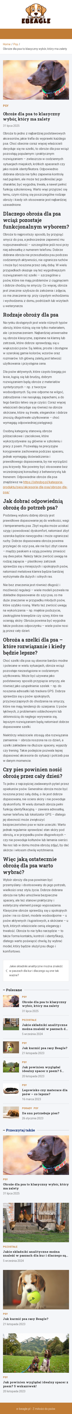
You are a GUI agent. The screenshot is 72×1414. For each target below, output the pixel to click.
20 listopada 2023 (33, 1076)
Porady (27, 1108)
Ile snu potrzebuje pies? (40, 1113)
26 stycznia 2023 (32, 1118)
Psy (5, 105)
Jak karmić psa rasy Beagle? (44, 1048)
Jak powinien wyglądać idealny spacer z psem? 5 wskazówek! (42, 1071)
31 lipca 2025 (11, 125)
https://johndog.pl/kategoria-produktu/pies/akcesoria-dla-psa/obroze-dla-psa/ (35, 487)
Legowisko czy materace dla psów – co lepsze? (44, 1092)
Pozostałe (29, 1020)
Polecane (14, 990)
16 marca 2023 (31, 1099)
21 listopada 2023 (33, 1053)
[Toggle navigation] (8, 34)
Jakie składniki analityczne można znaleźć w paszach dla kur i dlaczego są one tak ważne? (36, 971)
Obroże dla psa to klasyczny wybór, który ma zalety (44, 1004)
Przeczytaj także (20, 1130)
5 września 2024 (32, 1034)
